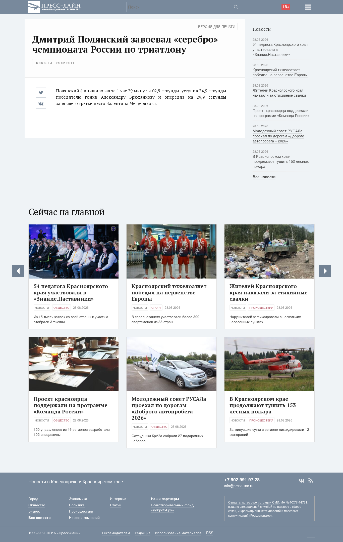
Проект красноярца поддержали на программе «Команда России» (281, 113)
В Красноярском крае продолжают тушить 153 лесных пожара (281, 161)
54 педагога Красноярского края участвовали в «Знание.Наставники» (71, 292)
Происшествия (261, 307)
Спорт (156, 307)
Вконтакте (302, 481)
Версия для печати (216, 26)
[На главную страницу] (54, 6)
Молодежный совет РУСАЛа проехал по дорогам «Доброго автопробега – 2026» (278, 135)
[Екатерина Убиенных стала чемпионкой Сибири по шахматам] (325, 271)
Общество (61, 307)
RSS (311, 481)
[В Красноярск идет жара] (18, 271)
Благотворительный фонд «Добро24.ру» (172, 507)
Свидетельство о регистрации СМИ (253, 502)
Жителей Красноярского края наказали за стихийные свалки (279, 92)
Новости (43, 62)
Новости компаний (84, 517)
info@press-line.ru (238, 485)
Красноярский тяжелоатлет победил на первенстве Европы (280, 72)
